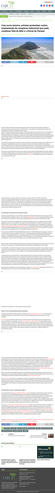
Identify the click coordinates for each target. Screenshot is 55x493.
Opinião (49, 11)
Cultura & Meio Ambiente (43, 459)
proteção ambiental (47, 428)
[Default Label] (50, 5)
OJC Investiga (4, 11)
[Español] (49, 2)
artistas (7, 428)
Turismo (44, 11)
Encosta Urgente (35, 267)
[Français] (50, 2)
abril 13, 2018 (5, 34)
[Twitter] (47, 5)
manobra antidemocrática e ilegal (21, 393)
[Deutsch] (52, 2)
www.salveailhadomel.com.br (36, 313)
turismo (25, 430)
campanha (4, 319)
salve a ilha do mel (6, 430)
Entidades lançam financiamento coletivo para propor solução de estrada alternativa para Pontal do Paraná (27, 462)
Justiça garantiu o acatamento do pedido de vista (18, 404)
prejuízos (7, 378)
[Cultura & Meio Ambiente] (45, 452)
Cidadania (26, 11)
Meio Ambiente (18, 11)
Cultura (38, 11)
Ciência (32, 11)
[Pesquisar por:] (47, 16)
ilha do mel (31, 428)
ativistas (13, 428)
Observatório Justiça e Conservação (17, 34)
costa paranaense (22, 428)
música (38, 428)
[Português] (45, 2)
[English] (47, 2)
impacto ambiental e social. (34, 375)
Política (11, 11)
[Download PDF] (5, 96)
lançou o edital (24, 412)
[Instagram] (44, 5)
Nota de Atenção (22, 486)
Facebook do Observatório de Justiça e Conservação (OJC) (14, 226)
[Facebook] (41, 5)
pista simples (50, 359)
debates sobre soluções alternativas (45, 368)
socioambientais (17, 430)
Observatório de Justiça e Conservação (28, 421)
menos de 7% (30, 154)
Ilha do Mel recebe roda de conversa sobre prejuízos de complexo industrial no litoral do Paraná (9, 462)
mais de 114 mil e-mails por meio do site (31, 321)
